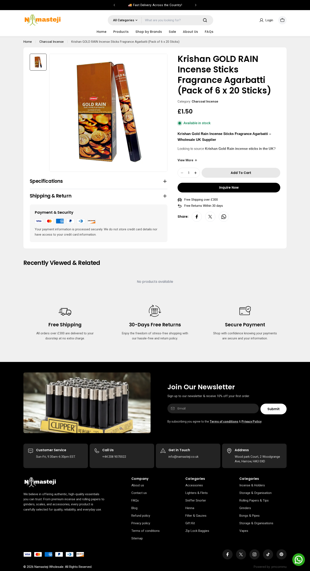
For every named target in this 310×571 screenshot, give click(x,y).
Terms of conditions (224, 421)
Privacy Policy (251, 421)
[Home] (40, 482)
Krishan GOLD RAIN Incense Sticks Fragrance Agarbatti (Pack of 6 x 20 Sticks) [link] (125, 42)
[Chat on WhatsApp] (298, 559)
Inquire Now (229, 187)
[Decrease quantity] (182, 173)
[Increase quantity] (195, 173)
